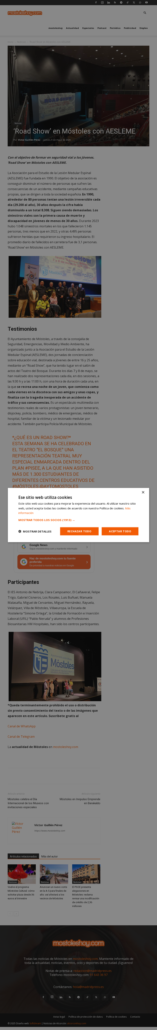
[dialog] (78, 515)
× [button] (142, 492)
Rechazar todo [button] (79, 531)
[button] (78, 520)
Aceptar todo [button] (120, 531)
